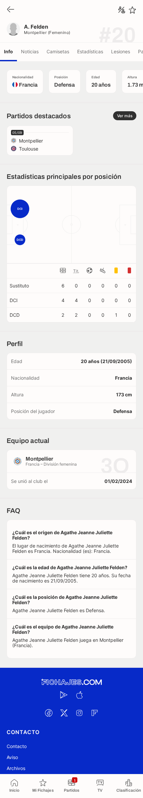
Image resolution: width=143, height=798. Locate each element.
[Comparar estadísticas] (122, 10)
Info (8, 51)
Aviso (12, 757)
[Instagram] (79, 713)
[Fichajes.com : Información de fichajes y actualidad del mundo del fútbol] (71, 682)
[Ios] (79, 695)
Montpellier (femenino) (47, 32)
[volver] (11, 9)
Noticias (30, 51)
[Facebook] (49, 713)
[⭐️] (132, 10)
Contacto (17, 746)
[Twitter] (64, 713)
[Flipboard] (94, 713)
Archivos (16, 768)
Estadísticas (90, 51)
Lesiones (120, 51)
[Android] (64, 695)
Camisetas (58, 51)
